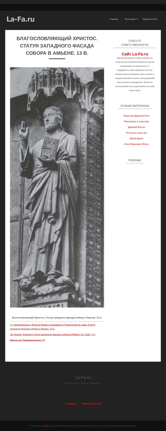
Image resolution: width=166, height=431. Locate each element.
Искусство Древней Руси (136, 115)
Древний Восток (136, 127)
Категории (130, 19)
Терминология (150, 19)
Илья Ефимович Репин (136, 144)
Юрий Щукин (136, 138)
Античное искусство (136, 132)
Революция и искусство (136, 121)
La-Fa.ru (46, 425)
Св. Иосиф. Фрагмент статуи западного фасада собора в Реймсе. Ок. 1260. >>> (52, 334)
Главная (114, 19)
